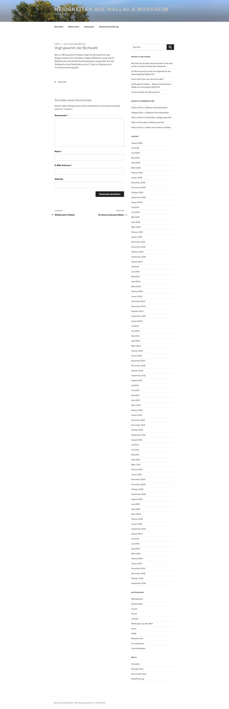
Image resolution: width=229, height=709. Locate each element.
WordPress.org (137, 679)
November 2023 (138, 306)
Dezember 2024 (138, 242)
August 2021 (136, 440)
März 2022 (136, 405)
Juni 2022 (135, 390)
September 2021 (138, 435)
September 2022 (138, 375)
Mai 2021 (135, 454)
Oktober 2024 (137, 252)
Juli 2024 (135, 266)
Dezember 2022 (138, 361)
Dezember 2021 (138, 420)
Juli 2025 (135, 207)
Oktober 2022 (137, 370)
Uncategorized (137, 643)
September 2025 (138, 197)
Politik (62, 82)
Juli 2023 (135, 326)
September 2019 (138, 529)
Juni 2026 (135, 153)
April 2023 (135, 341)
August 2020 (137, 499)
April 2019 (135, 549)
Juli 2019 (135, 539)
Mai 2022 (135, 395)
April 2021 (135, 460)
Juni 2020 (135, 504)
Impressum (89, 27)
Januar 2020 (136, 524)
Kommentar (61, 115)
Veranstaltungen (138, 648)
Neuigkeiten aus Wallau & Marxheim (112, 9)
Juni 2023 (135, 331)
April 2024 (135, 281)
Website (59, 179)
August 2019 (136, 534)
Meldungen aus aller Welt (142, 623)
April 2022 (135, 400)
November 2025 (138, 187)
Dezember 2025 (138, 182)
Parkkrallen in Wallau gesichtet (158, 117)
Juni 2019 (135, 544)
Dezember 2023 (138, 301)
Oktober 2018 (137, 578)
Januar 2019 (136, 563)
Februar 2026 (137, 172)
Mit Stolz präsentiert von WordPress (90, 703)
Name (58, 151)
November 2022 (138, 365)
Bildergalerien (137, 599)
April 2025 (135, 222)
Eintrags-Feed (137, 669)
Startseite (58, 27)
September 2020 (138, 494)
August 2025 (136, 202)
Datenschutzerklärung (109, 27)
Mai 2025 (135, 217)
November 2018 (138, 573)
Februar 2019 (137, 558)
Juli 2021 (135, 445)
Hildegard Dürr (137, 112)
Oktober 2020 (137, 489)
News (133, 628)
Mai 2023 (135, 336)
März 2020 (136, 514)
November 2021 (138, 425)
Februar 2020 (137, 519)
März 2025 (136, 227)
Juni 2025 (135, 212)
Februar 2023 (137, 351)
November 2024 (138, 247)
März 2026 (136, 168)
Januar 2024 (136, 296)
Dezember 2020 (138, 479)
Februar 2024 (137, 291)
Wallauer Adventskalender (156, 107)
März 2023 (136, 346)
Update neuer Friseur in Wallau (158, 127)
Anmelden (135, 664)
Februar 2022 (137, 410)
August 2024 (136, 262)
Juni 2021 (135, 450)
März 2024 (136, 286)
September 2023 (138, 316)
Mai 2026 (135, 158)
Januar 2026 (136, 177)
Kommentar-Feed (138, 674)
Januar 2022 (136, 415)
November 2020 (138, 484)
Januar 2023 (136, 355)
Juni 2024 (135, 271)
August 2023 (136, 321)
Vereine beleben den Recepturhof (145, 92)
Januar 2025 (136, 237)
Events (134, 609)
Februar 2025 (137, 232)
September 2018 (138, 583)
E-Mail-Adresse (63, 165)
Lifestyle (134, 619)
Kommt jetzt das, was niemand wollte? (147, 79)
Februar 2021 (137, 469)
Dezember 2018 (138, 568)
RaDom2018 (80, 44)
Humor (134, 614)
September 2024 (138, 257)
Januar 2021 (136, 474)
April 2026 (135, 163)
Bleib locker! (73, 27)
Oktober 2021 (137, 430)
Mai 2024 (135, 276)
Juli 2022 (135, 385)
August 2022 (136, 380)
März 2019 (136, 553)
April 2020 (135, 509)
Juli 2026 (135, 148)
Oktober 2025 (137, 192)
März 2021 (135, 464)
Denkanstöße (137, 604)
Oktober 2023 (137, 311)
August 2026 (136, 143)
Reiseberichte (137, 638)
